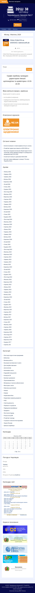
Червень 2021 (7, 314)
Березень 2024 (8, 239)
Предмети (6, 410)
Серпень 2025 (7, 199)
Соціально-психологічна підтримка (13, 420)
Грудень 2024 (7, 217)
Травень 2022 (7, 292)
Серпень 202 (7, 344)
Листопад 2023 (8, 249)
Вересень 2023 (8, 254)
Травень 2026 (7, 176)
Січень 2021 (7, 322)
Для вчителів (7, 368)
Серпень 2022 (7, 284)
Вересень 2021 (8, 309)
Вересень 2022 (8, 282)
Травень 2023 (7, 262)
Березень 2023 (8, 267)
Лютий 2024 (7, 242)
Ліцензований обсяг (9, 380)
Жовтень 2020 (8, 324)
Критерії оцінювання (9, 378)
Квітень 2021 (7, 317)
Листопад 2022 (8, 277)
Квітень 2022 (7, 294)
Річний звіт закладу (9, 418)
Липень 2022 (7, 287)
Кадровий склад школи (10, 373)
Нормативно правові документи (12, 398)
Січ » (19, 451)
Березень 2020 (8, 332)
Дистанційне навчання (10, 365)
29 (17, 448)
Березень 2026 (8, 181)
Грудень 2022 (7, 274)
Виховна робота (8, 360)
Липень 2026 (7, 171)
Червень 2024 (7, 232)
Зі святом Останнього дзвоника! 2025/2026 (15, 156)
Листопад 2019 (8, 334)
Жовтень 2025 (8, 194)
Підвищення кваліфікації (10, 408)
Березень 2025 (8, 209)
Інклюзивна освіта (9, 370)
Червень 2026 (7, 174)
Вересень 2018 (8, 339)
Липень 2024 (7, 229)
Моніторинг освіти (9, 385)
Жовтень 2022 (8, 279)
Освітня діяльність (18, 51)
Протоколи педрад (9, 413)
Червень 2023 (7, 259)
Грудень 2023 (7, 247)
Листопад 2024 (8, 219)
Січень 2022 (7, 302)
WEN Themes (22, 591)
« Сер (15, 451)
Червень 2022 (7, 289)
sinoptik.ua (17, 475)
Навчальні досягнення (10, 388)
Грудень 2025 (7, 189)
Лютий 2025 (7, 212)
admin (18, 48)
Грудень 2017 (7, 342)
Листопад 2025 (8, 191)
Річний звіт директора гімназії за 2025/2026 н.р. (16, 148)
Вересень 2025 (8, 196)
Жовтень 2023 (8, 252)
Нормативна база (8, 395)
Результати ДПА (8, 415)
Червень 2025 (7, 201)
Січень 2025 (7, 214)
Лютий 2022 (7, 299)
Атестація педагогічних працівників (13, 355)
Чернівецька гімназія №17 (20, 15)
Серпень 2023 (7, 257)
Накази (6, 390)
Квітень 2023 (7, 264)
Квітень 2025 (7, 207)
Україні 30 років (8, 423)
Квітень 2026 (7, 179)
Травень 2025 (7, 204)
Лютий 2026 (7, 184)
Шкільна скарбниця (9, 425)
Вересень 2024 (8, 224)
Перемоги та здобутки (10, 405)
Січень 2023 (7, 272)
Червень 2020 (7, 329)
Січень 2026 (7, 186)
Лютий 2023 (7, 269)
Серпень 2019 (7, 337)
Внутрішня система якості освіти (12, 363)
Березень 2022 (8, 297)
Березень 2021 (8, 319)
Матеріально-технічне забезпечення (14, 383)
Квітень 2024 (7, 237)
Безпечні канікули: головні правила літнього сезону (18, 145)
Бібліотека (6, 358)
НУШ (5, 400)
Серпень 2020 (7, 327)
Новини (6, 393)
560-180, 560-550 (13, 19)
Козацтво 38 (7, 375)
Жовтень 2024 (8, 222)
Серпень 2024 (7, 227)
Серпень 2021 (7, 312)
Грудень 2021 (7, 304)
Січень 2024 (7, 244)
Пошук (5, 67)
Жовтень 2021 (8, 307)
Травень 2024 (7, 234)
